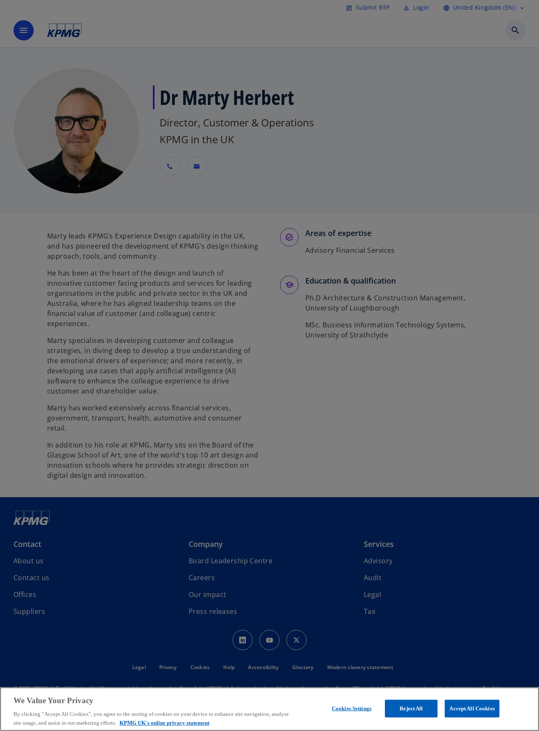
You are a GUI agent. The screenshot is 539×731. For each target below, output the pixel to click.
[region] (269, 709)
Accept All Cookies (471, 708)
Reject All (411, 708)
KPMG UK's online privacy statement (164, 722)
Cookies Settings (351, 708)
